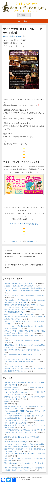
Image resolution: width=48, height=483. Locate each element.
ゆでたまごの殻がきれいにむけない (16, 442)
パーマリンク (37, 241)
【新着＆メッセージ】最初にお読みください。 (19, 283)
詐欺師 (6, 401)
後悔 (5, 404)
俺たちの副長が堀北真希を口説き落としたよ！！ (20, 354)
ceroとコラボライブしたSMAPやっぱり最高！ (19, 314)
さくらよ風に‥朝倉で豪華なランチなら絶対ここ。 (21, 361)
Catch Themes (30, 480)
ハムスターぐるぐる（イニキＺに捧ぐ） (17, 359)
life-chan (18, 36)
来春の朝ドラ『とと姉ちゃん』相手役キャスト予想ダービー (24, 340)
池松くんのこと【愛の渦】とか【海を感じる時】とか (21, 350)
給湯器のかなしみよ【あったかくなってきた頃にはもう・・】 (24, 437)
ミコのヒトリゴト (16, 241)
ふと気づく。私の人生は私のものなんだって (18, 286)
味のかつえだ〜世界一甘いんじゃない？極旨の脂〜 (21, 335)
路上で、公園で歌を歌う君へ (13, 366)
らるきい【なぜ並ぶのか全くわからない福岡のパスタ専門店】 (24, 295)
